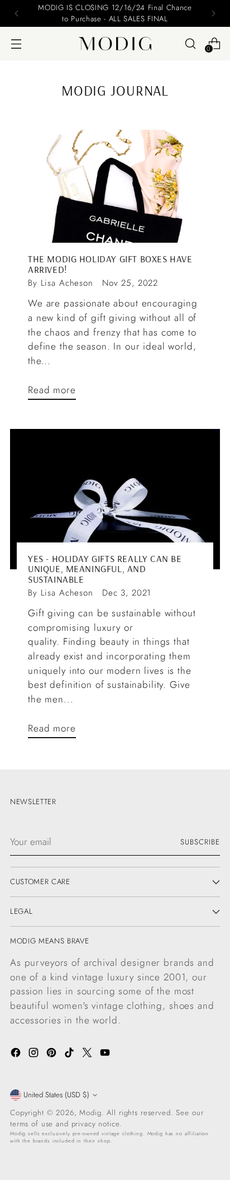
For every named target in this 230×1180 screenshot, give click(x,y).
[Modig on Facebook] (16, 1055)
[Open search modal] (190, 43)
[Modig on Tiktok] (70, 1055)
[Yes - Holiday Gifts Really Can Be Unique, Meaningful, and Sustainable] (115, 499)
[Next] (213, 13)
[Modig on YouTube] (106, 1055)
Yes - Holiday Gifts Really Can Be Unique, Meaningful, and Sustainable (104, 569)
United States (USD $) (56, 1094)
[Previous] (16, 13)
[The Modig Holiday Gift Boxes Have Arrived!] (115, 200)
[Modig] (115, 43)
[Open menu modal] (15, 43)
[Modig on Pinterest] (52, 1055)
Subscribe (200, 842)
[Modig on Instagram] (34, 1055)
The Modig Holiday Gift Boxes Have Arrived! (110, 264)
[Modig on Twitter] (88, 1055)
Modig (90, 1112)
